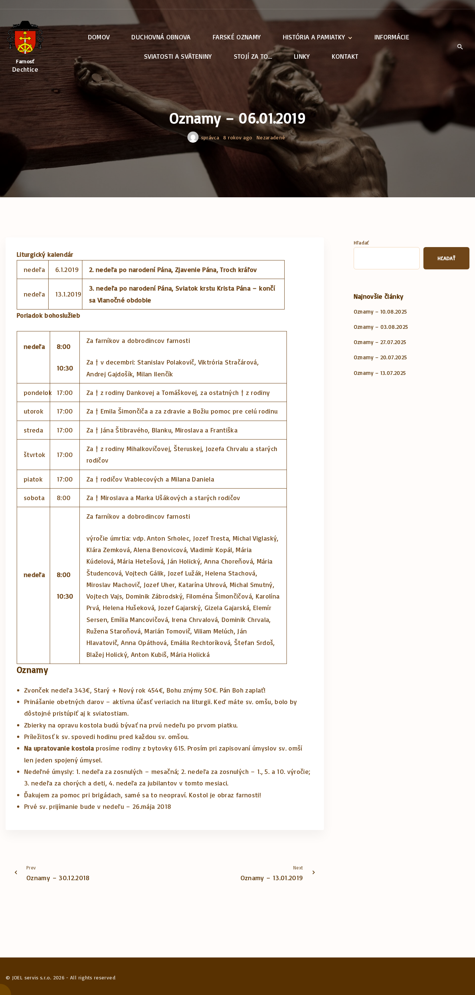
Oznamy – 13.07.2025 (380, 372)
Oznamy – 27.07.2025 (380, 342)
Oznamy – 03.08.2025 (381, 326)
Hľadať (361, 242)
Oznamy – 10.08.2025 (380, 311)
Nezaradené (270, 137)
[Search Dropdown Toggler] (460, 47)
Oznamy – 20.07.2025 (380, 357)
